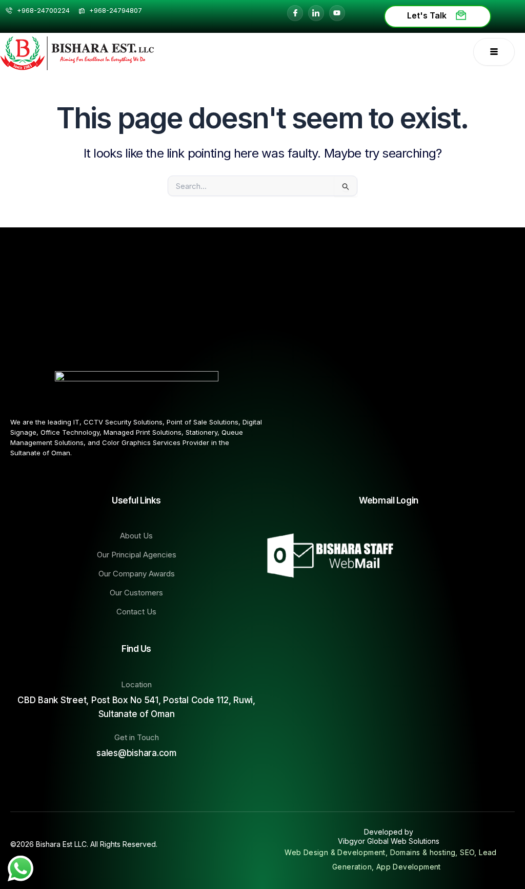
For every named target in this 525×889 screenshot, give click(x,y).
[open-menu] (494, 52)
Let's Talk (427, 15)
